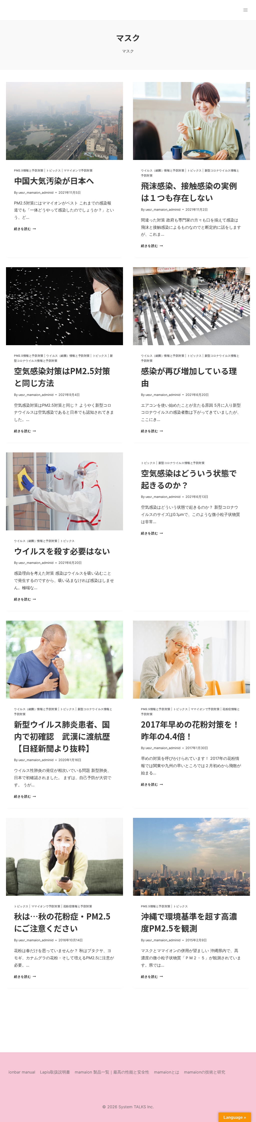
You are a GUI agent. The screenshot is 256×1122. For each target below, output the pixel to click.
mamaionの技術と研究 (204, 1072)
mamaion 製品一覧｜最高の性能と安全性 (112, 1072)
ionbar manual (21, 1072)
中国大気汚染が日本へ (54, 180)
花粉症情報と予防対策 (77, 906)
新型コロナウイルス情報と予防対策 (181, 463)
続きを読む (24, 229)
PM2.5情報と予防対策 (29, 170)
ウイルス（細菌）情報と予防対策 (162, 170)
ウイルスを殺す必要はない (62, 551)
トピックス (53, 170)
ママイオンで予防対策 (78, 170)
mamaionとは (166, 1072)
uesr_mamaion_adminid (36, 192)
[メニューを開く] (245, 10)
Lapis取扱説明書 (55, 1072)
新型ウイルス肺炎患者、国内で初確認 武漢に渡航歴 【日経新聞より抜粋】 (62, 736)
